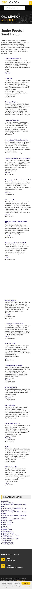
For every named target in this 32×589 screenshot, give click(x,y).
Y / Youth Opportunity (7, 544)
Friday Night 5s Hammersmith (14, 324)
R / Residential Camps (7, 533)
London (13, 2)
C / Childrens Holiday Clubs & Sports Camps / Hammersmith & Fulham (14, 509)
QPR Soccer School (11, 387)
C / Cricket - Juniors (6, 521)
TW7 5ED (7, 73)
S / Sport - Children (6, 537)
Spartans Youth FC (10, 300)
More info (27, 587)
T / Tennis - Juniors (6, 540)
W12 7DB (7, 380)
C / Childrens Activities (7, 503)
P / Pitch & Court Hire (7, 531)
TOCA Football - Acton (12, 467)
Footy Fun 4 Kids (10, 343)
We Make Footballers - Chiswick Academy (17, 158)
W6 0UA (7, 336)
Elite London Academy (12, 200)
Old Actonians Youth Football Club (15, 243)
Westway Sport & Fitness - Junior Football (18, 180)
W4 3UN (7, 173)
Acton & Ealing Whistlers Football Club (17, 140)
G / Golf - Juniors (6, 524)
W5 (6, 358)
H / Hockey (4, 526)
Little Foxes (8, 78)
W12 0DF (7, 214)
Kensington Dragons (11, 102)
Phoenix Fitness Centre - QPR (14, 365)
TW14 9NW (8, 438)
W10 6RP (7, 193)
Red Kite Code (21, 580)
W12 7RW (8, 398)
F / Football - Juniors (7, 522)
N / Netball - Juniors (6, 529)
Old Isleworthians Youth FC (13, 58)
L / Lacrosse (4, 528)
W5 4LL (7, 257)
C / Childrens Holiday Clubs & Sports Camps (13, 519)
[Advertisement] (16, 280)
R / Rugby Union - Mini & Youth (10, 535)
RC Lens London (10, 405)
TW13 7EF (8, 236)
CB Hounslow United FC (12, 423)
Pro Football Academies (12, 120)
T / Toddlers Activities (7, 542)
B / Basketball (5, 501)
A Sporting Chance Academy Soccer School (16, 222)
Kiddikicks (8, 447)
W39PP (7, 483)
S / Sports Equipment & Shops (9, 538)
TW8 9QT (7, 315)
